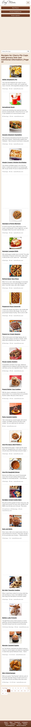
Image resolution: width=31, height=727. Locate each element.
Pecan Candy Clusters (9, 362)
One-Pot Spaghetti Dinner (11, 472)
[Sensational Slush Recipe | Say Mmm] (15, 99)
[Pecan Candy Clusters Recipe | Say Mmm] (15, 354)
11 (8, 690)
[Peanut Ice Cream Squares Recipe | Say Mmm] (15, 326)
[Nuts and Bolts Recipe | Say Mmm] (15, 521)
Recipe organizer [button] (15, 15)
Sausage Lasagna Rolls (10, 251)
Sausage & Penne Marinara (11, 223)
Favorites (12, 723)
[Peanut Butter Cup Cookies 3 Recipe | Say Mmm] (15, 381)
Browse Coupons (21, 725)
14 (18, 690)
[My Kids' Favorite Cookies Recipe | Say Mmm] (15, 582)
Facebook (17, 722)
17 (28, 690)
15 (21, 690)
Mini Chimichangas (8, 673)
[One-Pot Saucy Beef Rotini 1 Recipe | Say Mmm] (15, 436)
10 (5, 690)
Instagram (25, 722)
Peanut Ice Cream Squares (11, 334)
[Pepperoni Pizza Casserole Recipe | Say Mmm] (15, 298)
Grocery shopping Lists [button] (15, 11)
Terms (19, 723)
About (6, 722)
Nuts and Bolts (7, 529)
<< (10, 688)
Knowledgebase (10, 725)
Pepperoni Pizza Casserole (11, 306)
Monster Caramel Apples (10, 645)
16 (25, 690)
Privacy (25, 723)
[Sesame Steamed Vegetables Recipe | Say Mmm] (15, 127)
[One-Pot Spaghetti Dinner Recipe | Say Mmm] (15, 464)
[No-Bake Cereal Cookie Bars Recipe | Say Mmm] (15, 492)
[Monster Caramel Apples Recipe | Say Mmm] (15, 637)
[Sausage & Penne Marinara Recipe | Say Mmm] (15, 215)
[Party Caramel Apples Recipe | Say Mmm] (15, 409)
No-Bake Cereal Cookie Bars (12, 500)
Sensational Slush (8, 107)
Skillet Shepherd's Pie (9, 79)
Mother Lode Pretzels (9, 618)
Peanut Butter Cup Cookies (11, 389)
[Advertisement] (15, 33)
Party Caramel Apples (9, 417)
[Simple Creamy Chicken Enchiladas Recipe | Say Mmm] (15, 154)
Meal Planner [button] (15, 7)
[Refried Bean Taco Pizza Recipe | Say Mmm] (15, 271)
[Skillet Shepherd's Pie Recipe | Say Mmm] (15, 71)
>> (6, 693)
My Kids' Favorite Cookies (11, 590)
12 (11, 690)
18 (2, 693)
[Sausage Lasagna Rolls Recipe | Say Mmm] (15, 243)
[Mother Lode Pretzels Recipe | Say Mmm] (15, 610)
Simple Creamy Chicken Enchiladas (14, 162)
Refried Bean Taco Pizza (10, 279)
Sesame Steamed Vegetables (12, 135)
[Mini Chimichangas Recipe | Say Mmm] (15, 665)
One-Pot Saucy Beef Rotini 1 (12, 444)
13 (15, 690)
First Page (4, 688)
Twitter (6, 723)
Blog (11, 722)
